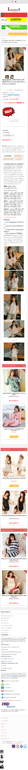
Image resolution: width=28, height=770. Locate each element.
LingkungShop (15, 741)
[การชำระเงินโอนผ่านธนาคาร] (19, 746)
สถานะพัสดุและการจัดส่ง (7, 625)
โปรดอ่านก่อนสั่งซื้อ (8, 159)
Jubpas (13, 743)
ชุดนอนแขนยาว (12, 146)
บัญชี (2, 727)
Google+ (4, 743)
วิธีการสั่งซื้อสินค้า (5, 618)
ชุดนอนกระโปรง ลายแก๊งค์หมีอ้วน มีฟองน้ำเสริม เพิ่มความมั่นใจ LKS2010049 (14, 596)
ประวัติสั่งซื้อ (4, 721)
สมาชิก (1, 759)
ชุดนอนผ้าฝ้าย (18, 148)
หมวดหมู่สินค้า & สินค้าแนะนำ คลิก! (17, 34)
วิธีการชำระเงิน (4, 620)
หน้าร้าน (2, 753)
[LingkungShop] (14, 10)
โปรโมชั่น (3, 736)
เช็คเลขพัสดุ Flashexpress (7, 615)
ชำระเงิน (2, 769)
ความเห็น (9, 90)
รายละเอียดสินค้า (8, 156)
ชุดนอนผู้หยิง (13, 150)
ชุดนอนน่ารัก (9, 148)
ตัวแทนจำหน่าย (4, 623)
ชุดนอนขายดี (21, 152)
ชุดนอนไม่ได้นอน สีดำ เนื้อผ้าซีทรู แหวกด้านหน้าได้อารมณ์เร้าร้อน (14, 515)
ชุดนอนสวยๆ (12, 152)
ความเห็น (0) (19, 159)
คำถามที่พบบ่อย (5, 630)
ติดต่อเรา (3, 730)
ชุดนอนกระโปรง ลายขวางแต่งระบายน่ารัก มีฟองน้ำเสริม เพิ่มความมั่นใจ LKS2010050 (14, 559)
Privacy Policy (4, 632)
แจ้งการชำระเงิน (5, 739)
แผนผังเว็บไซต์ (4, 718)
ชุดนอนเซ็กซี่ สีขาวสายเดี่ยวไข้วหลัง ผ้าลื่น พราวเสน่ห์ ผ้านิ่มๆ (14, 478)
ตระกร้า (1, 764)
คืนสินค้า (3, 724)
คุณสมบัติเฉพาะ (18, 156)
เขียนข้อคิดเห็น (18, 90)
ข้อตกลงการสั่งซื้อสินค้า (6, 627)
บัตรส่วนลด (4, 733)
